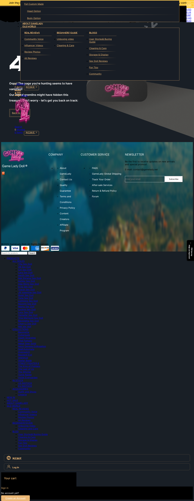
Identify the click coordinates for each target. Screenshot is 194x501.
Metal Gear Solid (27, 343)
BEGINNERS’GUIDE (22, 423)
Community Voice (33, 39)
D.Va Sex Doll (25, 286)
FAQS (95, 168)
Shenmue (23, 357)
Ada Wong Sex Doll (28, 283)
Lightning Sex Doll (28, 300)
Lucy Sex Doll (25, 312)
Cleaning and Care (28, 428)
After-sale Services (102, 185)
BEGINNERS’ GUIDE (67, 32)
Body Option (34, 18)
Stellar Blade (25, 360)
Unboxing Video (27, 425)
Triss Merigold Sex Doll (30, 317)
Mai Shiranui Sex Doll (29, 278)
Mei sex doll (24, 326)
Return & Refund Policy (104, 190)
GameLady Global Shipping (106, 173)
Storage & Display (99, 54)
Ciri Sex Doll (25, 269)
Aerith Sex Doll (26, 275)
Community (95, 73)
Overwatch (24, 352)
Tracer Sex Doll (26, 289)
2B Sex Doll (24, 266)
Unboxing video (65, 39)
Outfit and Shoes (27, 391)
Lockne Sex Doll (27, 309)
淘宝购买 (30, 87)
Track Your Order (101, 179)
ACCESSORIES (20, 388)
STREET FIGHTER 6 (28, 363)
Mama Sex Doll (26, 306)
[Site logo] (22, 123)
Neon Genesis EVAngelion (32, 346)
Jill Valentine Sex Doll (29, 292)
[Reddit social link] (3, 173)
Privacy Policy (67, 207)
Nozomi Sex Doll (27, 303)
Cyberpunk (24, 335)
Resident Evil (25, 354)
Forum (95, 196)
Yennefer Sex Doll (27, 315)
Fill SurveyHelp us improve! (190, 252)
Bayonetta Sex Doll (28, 320)
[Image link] (15, 167)
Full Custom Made (34, 4)
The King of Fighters (29, 366)
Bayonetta (23, 332)
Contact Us (66, 179)
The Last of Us (26, 369)
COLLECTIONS (20, 329)
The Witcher (24, 371)
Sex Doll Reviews (98, 61)
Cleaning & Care (65, 45)
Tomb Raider (25, 374)
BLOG (15, 431)
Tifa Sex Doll (25, 264)
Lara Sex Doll (25, 272)
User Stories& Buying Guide (100, 40)
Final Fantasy (25, 340)
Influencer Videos (33, 45)
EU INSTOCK (25, 386)
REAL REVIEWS (32, 32)
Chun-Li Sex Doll (27, 323)
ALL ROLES (18, 261)
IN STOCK (17, 380)
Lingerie (22, 394)
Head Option (34, 11)
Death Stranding (27, 337)
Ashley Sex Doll (26, 281)
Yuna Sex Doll (25, 298)
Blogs (93, 32)
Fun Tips (93, 67)
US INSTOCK (25, 383)
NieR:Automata (26, 349)
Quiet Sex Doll (26, 295)
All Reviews (30, 58)
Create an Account (15, 498)
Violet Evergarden (27, 377)
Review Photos (32, 51)
